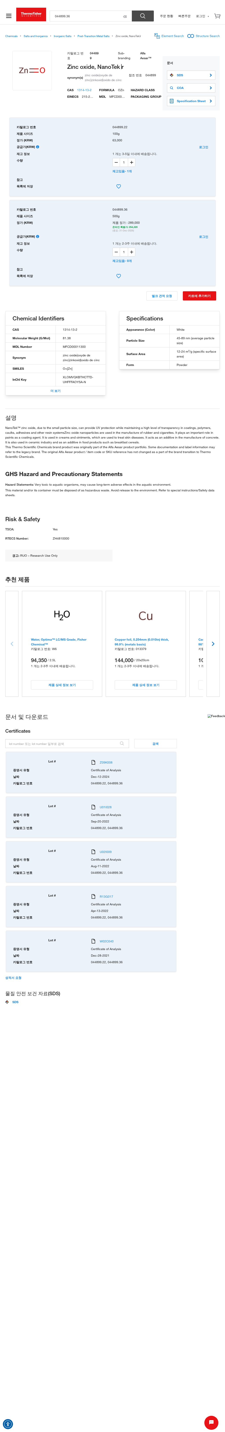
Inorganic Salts (62, 36)
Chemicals (11, 36)
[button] (8, 1424)
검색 (155, 743)
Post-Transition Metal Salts (93, 36)
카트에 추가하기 (199, 296)
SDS (180, 75)
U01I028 (106, 807)
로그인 (203, 147)
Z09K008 (106, 762)
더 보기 (56, 391)
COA (180, 88)
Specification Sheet (191, 101)
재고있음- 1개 (122, 171)
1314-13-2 (84, 90)
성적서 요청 (13, 977)
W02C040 (107, 941)
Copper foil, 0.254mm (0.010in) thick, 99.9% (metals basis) (142, 642)
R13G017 (106, 896)
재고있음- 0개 (122, 261)
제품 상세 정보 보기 (62, 685)
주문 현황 (166, 16)
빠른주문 (184, 16)
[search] (91, 16)
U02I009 (106, 852)
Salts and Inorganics (36, 36)
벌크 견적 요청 (162, 296)
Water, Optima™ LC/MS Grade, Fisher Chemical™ (58, 642)
